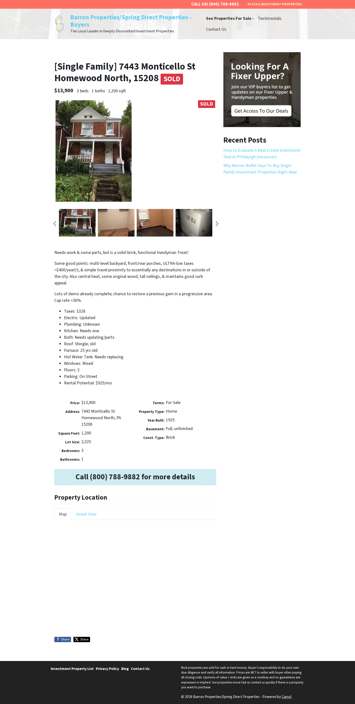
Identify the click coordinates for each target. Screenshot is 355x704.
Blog (125, 668)
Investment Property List (72, 668)
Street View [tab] (86, 514)
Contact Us (216, 29)
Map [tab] (63, 514)
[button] (54, 223)
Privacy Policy (107, 668)
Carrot (287, 696)
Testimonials (269, 18)
